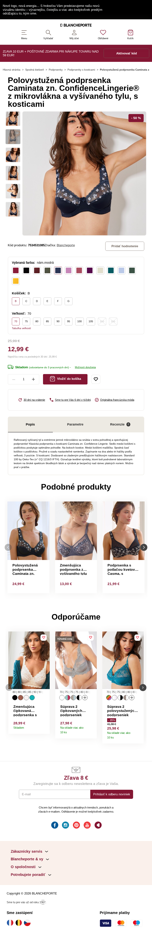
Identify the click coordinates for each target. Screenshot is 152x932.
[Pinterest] (76, 825)
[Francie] (11, 922)
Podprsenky (56, 69)
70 (15, 321)
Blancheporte (66, 245)
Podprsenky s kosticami (81, 69)
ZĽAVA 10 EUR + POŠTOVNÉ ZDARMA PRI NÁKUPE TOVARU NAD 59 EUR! (51, 53)
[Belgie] (19, 922)
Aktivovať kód (126, 53)
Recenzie (119, 424)
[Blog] (98, 825)
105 (91, 321)
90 (58, 321)
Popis (30, 424)
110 (102, 321)
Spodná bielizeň (34, 69)
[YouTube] (87, 825)
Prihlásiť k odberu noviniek (111, 794)
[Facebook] (54, 825)
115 (113, 321)
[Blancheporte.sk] (76, 26)
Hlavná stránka (11, 69)
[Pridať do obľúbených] (95, 379)
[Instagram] (65, 825)
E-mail (26, 794)
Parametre (75, 424)
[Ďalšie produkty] (143, 547)
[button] (9, 687)
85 (47, 321)
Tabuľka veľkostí (21, 328)
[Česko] (28, 922)
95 (68, 321)
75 (26, 321)
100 (79, 321)
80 (36, 321)
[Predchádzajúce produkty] (8, 547)
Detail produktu (45, 726)
